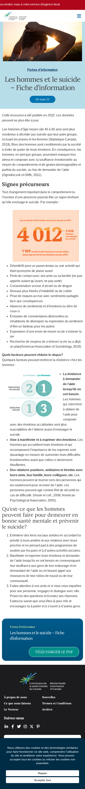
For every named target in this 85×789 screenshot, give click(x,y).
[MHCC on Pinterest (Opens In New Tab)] (38, 726)
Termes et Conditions (56, 703)
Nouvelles (48, 697)
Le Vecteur (11, 709)
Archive (47, 709)
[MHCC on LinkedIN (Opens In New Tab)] (6, 726)
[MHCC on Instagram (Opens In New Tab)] (25, 726)
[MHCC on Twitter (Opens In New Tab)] (19, 726)
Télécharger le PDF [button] (54, 652)
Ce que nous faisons (17, 703)
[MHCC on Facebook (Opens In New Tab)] (12, 726)
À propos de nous (15, 697)
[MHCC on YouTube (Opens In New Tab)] (31, 726)
